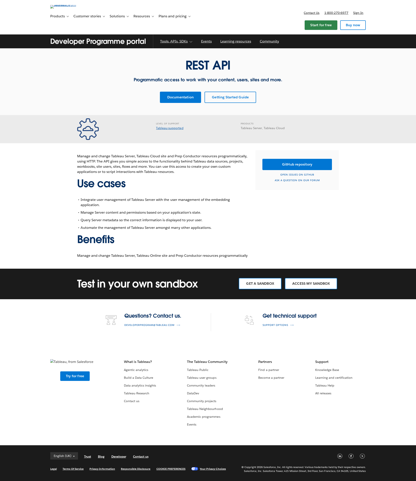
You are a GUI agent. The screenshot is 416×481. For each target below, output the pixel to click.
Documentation (180, 97)
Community (269, 41)
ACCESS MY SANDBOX (311, 283)
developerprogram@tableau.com (149, 325)
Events (206, 41)
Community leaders (201, 385)
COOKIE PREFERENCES (171, 469)
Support (321, 361)
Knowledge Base (327, 370)
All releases (323, 393)
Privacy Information (102, 469)
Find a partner (268, 370)
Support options (275, 325)
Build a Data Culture (138, 378)
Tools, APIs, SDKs (174, 41)
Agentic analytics (136, 370)
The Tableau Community (207, 361)
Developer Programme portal (98, 41)
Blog (101, 456)
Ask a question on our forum (297, 180)
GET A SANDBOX (260, 283)
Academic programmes (203, 417)
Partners (265, 361)
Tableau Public (197, 370)
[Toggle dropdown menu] (190, 42)
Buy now (353, 25)
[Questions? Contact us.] (111, 319)
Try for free (75, 376)
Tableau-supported (169, 128)
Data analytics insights (140, 385)
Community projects (201, 401)
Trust (87, 456)
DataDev (193, 393)
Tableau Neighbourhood (205, 409)
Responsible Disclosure (136, 469)
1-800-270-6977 (336, 13)
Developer (118, 456)
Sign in (358, 13)
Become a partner (271, 378)
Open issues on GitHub (297, 174)
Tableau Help (324, 385)
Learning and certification (334, 378)
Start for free (321, 25)
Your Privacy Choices (213, 469)
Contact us (311, 13)
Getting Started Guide (230, 97)
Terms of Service (73, 469)
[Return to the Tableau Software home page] (68, 5)
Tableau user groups (201, 378)
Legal (53, 469)
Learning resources (235, 41)
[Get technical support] (249, 319)
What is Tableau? (138, 361)
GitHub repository (297, 164)
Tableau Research (136, 393)
